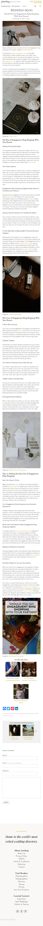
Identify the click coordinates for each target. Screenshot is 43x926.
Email (11, 763)
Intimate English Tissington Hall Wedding (29, 679)
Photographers (22, 876)
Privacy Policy (21, 856)
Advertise (21, 864)
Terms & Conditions (22, 862)
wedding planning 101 (34, 713)
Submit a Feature (21, 904)
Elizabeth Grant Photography (17, 470)
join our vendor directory (35, 1)
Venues (21, 884)
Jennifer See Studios (15, 314)
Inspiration (21, 899)
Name (5, 755)
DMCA (21, 859)
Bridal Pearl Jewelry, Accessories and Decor (13, 679)
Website (5, 771)
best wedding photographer (8, 713)
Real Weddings (21, 902)
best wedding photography (22, 713)
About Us (21, 853)
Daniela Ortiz (13, 136)
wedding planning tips (7, 715)
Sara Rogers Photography (16, 656)
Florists (21, 887)
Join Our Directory (21, 890)
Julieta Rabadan (28, 50)
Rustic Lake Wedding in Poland (21, 701)
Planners (21, 882)
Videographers (22, 879)
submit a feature (38, 2)
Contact (21, 867)
